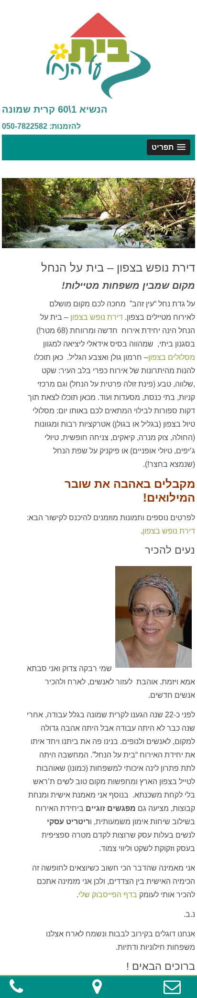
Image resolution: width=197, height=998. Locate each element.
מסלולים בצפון (171, 357)
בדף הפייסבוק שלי (107, 895)
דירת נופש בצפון (96, 317)
